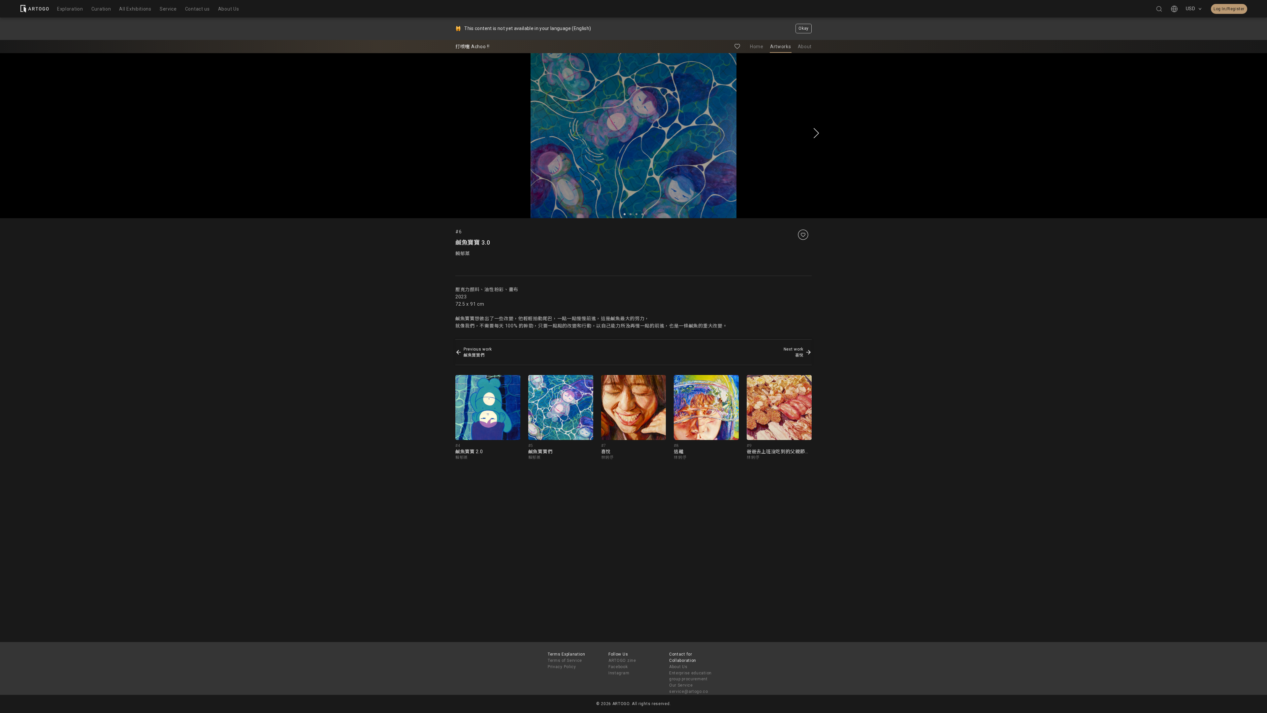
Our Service (681, 685)
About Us (678, 666)
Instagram (618, 673)
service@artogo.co (688, 691)
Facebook (618, 666)
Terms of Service (565, 660)
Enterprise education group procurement (690, 676)
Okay (803, 28)
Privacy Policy (562, 666)
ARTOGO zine (622, 660)
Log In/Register (1229, 9)
